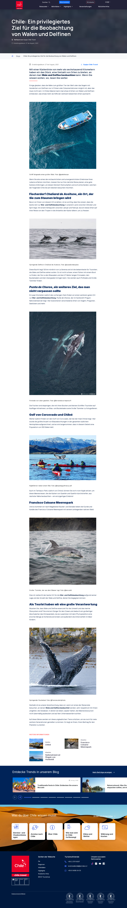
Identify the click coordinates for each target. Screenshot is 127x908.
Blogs (18, 56)
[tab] (27, 797)
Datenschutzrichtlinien (18, 894)
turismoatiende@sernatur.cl (77, 866)
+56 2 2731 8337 (74, 861)
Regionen (41, 864)
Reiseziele (43, 6)
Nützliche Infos (103, 6)
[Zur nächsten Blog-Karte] (20, 797)
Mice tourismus (64, 2)
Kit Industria (90, 2)
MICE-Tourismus (44, 877)
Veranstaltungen (85, 6)
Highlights (67, 6)
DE (106, 2)
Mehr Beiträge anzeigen (102, 772)
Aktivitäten (55, 6)
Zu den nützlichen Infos (103, 816)
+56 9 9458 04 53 (74, 870)
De (39, 861)
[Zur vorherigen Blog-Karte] (15, 797)
